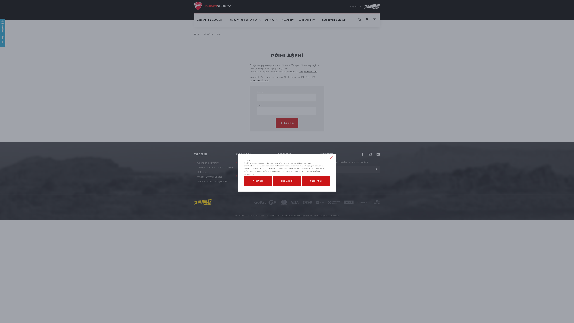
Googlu (267, 168)
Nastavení (287, 180)
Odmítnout (316, 180)
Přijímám (258, 180)
